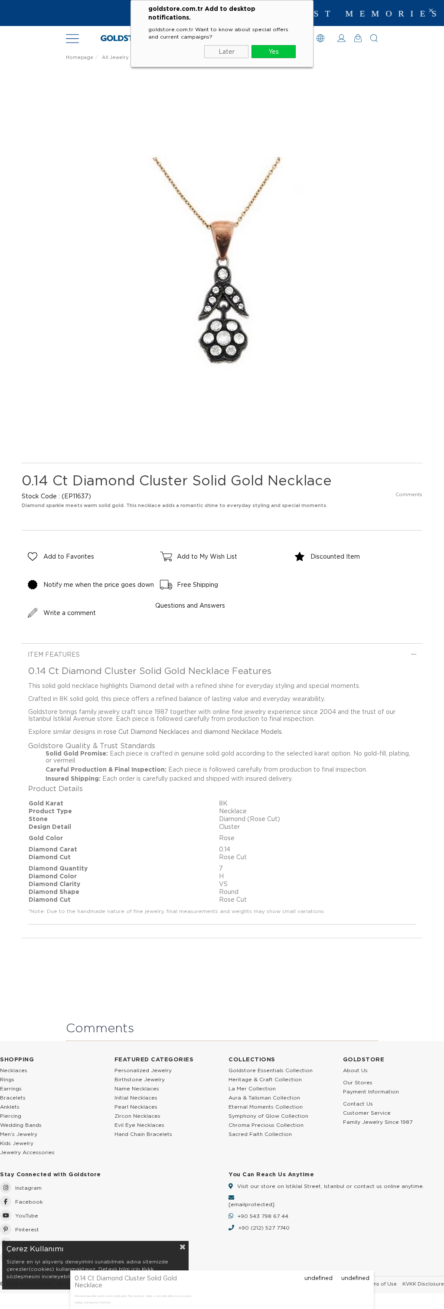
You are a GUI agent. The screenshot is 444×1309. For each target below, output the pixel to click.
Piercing (10, 1116)
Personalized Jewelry (143, 1070)
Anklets (10, 1106)
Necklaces (13, 1070)
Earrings (11, 1088)
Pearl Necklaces (135, 1106)
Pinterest (27, 1229)
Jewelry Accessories (27, 1152)
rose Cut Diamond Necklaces (146, 731)
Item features (54, 654)
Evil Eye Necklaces (139, 1125)
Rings (7, 1079)
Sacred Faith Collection (260, 1134)
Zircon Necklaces (137, 1116)
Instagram (28, 1188)
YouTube (26, 1215)
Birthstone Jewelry (139, 1079)
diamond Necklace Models (243, 731)
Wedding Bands (21, 1125)
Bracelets (13, 1097)
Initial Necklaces (135, 1097)
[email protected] (251, 1204)
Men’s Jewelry (18, 1134)
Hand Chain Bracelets (143, 1134)
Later (227, 51)
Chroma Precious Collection (266, 1125)
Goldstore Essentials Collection (271, 1070)
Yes (273, 51)
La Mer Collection (252, 1088)
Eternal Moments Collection (266, 1106)
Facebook (29, 1201)
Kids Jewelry (16, 1143)
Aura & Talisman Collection (264, 1097)
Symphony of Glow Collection (268, 1116)
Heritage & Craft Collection (265, 1079)
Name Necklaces (136, 1088)
